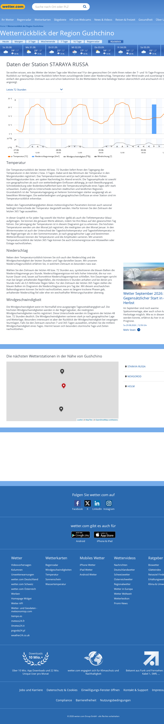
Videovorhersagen (21, 564)
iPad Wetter (86, 569)
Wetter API (17, 603)
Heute (5, 41)
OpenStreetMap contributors (107, 419)
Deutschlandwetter (124, 569)
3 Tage (32, 41)
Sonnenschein (53, 579)
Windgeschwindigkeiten (58, 569)
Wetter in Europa (123, 588)
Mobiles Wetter (92, 557)
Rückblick (116, 41)
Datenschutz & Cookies (62, 690)
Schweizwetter (122, 574)
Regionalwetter (122, 584)
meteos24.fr (18, 620)
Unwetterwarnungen (22, 574)
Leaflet (79, 419)
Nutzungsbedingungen (115, 700)
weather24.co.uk (20, 635)
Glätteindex (154, 569)
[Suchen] (84, 6)
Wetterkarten (56, 557)
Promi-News (121, 603)
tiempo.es (16, 616)
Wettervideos (125, 557)
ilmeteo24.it (18, 625)
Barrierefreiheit (86, 700)
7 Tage (64, 41)
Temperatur (51, 574)
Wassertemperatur (55, 584)
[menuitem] (8, 19)
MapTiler (89, 419)
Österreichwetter (123, 579)
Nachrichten (120, 564)
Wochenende (48, 41)
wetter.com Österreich (23, 588)
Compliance (64, 700)
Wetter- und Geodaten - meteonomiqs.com (24, 609)
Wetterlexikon (121, 598)
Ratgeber (155, 557)
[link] (8, 19)
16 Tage (77, 41)
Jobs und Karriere (31, 690)
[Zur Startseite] (13, 6)
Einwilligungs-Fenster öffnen (100, 690)
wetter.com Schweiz (22, 584)
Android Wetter (88, 574)
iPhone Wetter (87, 564)
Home (2, 26)
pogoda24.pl (18, 630)
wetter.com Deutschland (24, 579)
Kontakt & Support (135, 690)
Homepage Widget (21, 598)
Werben (15, 593)
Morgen (19, 41)
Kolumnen (17, 569)
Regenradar (93, 41)
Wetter (16, 557)
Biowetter (153, 564)
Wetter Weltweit (123, 593)
